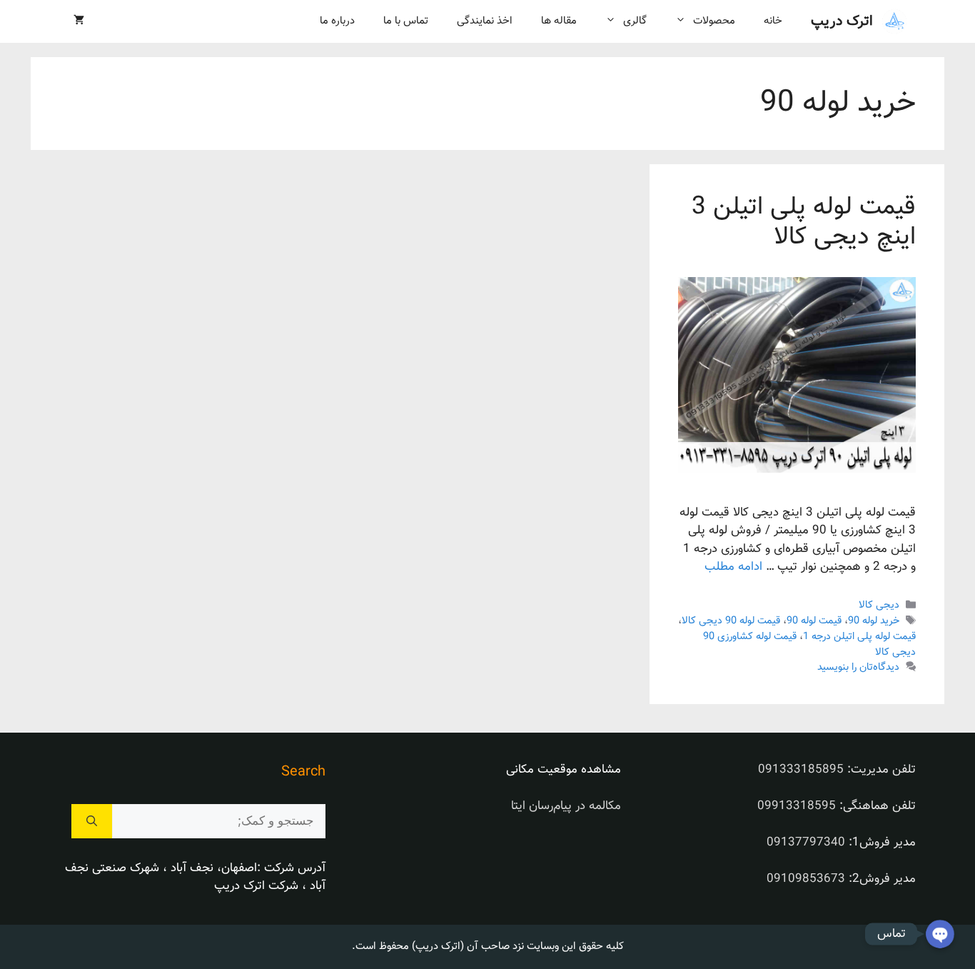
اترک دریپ (842, 21)
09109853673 (806, 879)
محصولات (714, 21)
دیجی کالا (879, 605)
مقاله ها (559, 21)
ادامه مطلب (733, 567)
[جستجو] (91, 821)
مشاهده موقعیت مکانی (563, 769)
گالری (635, 21)
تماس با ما (405, 21)
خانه (773, 21)
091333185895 (801, 769)
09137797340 (806, 842)
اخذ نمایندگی (484, 21)
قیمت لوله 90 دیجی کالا (731, 621)
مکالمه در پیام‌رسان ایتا (566, 806)
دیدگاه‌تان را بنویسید (858, 668)
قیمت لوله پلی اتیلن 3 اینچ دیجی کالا (804, 222)
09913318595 (796, 806)
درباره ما (337, 21)
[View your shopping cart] (78, 21)
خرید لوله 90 (873, 621)
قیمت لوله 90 (814, 621)
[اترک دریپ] (894, 21)
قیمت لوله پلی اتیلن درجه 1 (859, 636)
